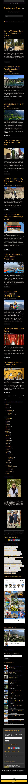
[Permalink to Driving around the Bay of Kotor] (14, 120)
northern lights (14, 564)
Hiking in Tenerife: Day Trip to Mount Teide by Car (13, 181)
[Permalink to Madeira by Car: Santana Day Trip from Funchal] (6, 669)
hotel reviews (7, 559)
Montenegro (9, 73)
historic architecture (13, 557)
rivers (20, 564)
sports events (12, 569)
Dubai (7, 421)
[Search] (23, 1)
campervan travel (8, 550)
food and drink (16, 555)
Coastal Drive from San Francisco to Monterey (14, 766)
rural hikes (6, 566)
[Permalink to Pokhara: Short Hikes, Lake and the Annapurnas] (14, 273)
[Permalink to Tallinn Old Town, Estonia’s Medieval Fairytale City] (6, 723)
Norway (7, 449)
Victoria (9, 469)
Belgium (8, 432)
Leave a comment (13, 37)
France (7, 438)
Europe (6, 37)
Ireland (7, 441)
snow (6, 569)
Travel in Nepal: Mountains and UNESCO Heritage (12, 294)
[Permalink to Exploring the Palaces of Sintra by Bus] (14, 378)
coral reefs (6, 553)
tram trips (6, 571)
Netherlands (8, 448)
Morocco (8, 405)
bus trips (13, 548)
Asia (5, 221)
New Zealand (9, 471)
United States (9, 410)
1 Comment (12, 333)
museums (6, 562)
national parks (18, 562)
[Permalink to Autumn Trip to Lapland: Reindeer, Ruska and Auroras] (6, 713)
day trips (19, 553)
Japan (8, 333)
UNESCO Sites (7, 573)
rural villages (13, 566)
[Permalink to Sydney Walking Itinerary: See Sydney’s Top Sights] (6, 684)
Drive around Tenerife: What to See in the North (13, 142)
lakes (13, 559)
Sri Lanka (8, 426)
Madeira (9, 454)
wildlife (14, 573)
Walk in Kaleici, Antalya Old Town (16, 715)
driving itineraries (7, 555)
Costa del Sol (10, 458)
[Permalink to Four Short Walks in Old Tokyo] (14, 345)
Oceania (6, 464)
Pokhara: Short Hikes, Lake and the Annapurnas (13, 256)
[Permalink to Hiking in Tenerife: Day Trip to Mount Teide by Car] (14, 197)
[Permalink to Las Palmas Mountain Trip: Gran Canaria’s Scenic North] (6, 679)
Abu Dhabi (8, 418)
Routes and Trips (12, 8)
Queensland (10, 468)
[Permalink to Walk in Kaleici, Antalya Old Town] (6, 718)
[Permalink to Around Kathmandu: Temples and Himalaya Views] (14, 233)
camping (15, 550)
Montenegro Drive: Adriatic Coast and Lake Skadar (12, 69)
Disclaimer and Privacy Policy (10, 756)
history (20, 557)
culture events (13, 553)
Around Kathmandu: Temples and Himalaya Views (13, 216)
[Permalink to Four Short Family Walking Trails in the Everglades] (6, 694)
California (10, 411)
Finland (7, 437)
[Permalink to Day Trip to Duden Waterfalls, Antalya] (6, 689)
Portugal (9, 366)
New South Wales (11, 466)
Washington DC (11, 414)
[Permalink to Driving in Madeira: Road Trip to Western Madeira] (6, 708)
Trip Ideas (7, 473)
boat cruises (7, 548)
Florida (9, 413)
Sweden (8, 462)
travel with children (13, 571)
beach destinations (8, 546)
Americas (7, 407)
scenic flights (20, 566)
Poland (7, 451)
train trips (18, 569)
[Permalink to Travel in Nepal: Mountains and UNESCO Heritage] (14, 310)
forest (6, 557)
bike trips (15, 546)
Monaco (8, 444)
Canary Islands (7, 185)
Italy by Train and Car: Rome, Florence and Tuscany (13, 33)
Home (6, 21)
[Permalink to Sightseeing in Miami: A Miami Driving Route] (6, 699)
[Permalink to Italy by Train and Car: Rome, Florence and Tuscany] (14, 49)
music (12, 562)
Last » (5, 399)
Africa (6, 404)
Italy (8, 37)
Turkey (7, 429)
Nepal (7, 221)
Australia (8, 465)
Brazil (7, 408)
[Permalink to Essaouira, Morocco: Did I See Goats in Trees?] (6, 674)
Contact (6, 758)
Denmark (8, 434)
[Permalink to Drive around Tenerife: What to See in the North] (14, 158)
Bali (7, 419)
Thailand (8, 427)
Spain (13, 185)
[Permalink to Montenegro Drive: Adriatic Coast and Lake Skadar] (14, 85)
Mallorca (9, 460)
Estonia (7, 435)
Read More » (7, 61)
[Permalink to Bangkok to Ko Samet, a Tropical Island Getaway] (6, 703)
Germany (8, 440)
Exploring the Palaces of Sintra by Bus (13, 363)
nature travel (7, 564)
